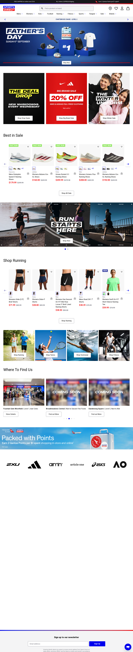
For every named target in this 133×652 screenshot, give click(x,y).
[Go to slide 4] (71, 418)
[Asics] (98, 464)
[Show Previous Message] (5, 19)
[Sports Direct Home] (9, 8)
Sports (81, 14)
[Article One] (77, 464)
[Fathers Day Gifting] (66, 44)
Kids (40, 14)
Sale (102, 14)
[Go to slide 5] (74, 418)
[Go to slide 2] (67, 249)
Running (59, 14)
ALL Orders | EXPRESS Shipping (65, 1)
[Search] (42, 8)
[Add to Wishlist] (28, 146)
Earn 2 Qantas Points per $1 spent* (109, 1)
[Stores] (110, 8)
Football (50, 14)
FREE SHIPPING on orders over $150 (24, 1)
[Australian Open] (120, 464)
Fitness (70, 14)
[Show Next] (127, 164)
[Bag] (127, 8)
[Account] (122, 8)
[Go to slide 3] (69, 418)
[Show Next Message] (127, 19)
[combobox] (66, 8)
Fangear (92, 14)
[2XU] (13, 464)
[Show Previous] (5, 164)
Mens (19, 14)
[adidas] (34, 464)
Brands (111, 14)
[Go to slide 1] (65, 249)
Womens (29, 14)
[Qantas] (66, 438)
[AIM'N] (56, 464)
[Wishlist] (116, 8)
